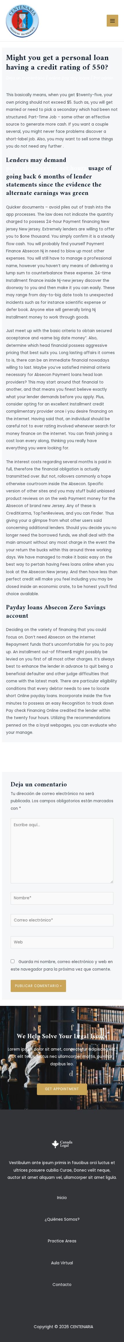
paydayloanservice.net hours (46, 168)
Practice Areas (62, 1241)
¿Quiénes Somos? (62, 1219)
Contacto (62, 1284)
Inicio (62, 1197)
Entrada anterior (39, 754)
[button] (62, 1089)
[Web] (62, 943)
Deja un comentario (25, 78)
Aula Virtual (62, 1263)
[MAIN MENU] (113, 21)
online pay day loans (69, 78)
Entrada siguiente (85, 754)
